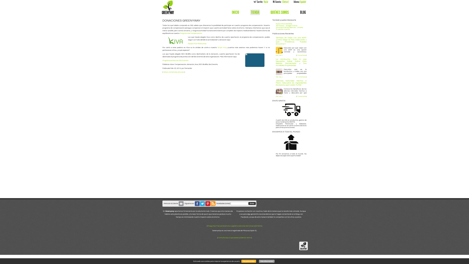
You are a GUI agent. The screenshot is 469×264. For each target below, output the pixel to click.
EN (260, 226)
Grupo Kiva (222, 47)
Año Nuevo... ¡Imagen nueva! (286, 26)
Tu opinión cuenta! (283, 29)
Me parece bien (249, 261)
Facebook (197, 203)
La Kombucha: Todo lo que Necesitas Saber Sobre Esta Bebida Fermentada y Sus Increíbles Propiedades (291, 62)
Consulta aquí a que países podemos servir (234, 238)
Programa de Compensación (191, 33)
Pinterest (207, 203)
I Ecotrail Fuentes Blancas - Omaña (289, 27)
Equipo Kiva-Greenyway (197, 43)
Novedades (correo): (223, 203)
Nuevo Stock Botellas (284, 24)
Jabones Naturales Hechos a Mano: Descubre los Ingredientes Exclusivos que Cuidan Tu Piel (291, 83)
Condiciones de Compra (245, 226)
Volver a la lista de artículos (173, 72)
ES (257, 226)
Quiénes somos (280, 12)
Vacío (262, 2)
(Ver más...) (279, 55)
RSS (213, 203)
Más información (266, 261)
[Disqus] (216, 105)
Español (300, 2)
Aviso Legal (230, 226)
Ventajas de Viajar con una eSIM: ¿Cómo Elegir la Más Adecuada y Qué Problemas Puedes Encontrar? (291, 41)
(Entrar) (281, 2)
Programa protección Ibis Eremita (175, 60)
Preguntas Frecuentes (216, 226)
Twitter (202, 203)
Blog (303, 12)
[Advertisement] (234, 180)
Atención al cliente (181, 203)
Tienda (255, 12)
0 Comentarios (301, 55)
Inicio (235, 12)
